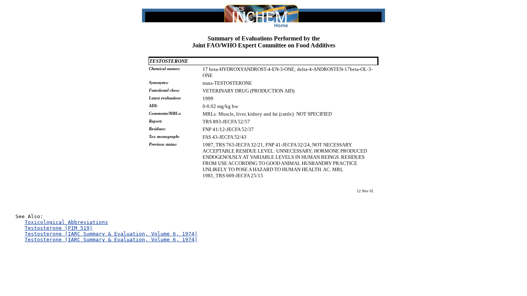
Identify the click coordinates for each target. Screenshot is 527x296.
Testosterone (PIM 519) (59, 228)
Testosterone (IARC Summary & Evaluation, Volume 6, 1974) (111, 234)
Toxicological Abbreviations (66, 222)
